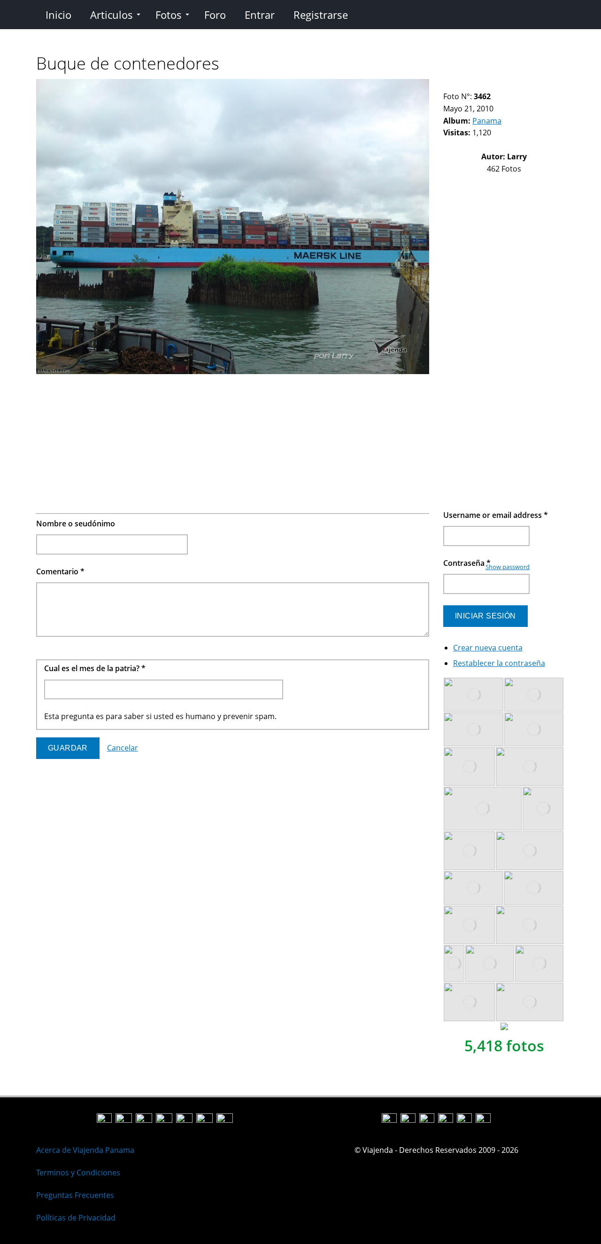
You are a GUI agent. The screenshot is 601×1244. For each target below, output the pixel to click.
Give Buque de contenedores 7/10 (495, 84)
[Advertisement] (232, 443)
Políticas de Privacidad (76, 1218)
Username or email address (495, 515)
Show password (507, 567)
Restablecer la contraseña (499, 663)
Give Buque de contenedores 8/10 (503, 84)
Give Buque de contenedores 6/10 (487, 84)
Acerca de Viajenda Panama (85, 1150)
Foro (215, 15)
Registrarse (320, 15)
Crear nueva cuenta (488, 647)
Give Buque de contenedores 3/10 (463, 84)
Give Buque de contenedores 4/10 (471, 84)
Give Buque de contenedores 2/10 (455, 84)
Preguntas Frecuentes (75, 1195)
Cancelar (122, 748)
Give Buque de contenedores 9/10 (511, 84)
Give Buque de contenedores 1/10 (447, 84)
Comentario (60, 571)
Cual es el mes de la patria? (95, 668)
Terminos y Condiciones (78, 1172)
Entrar (260, 15)
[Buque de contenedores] (232, 371)
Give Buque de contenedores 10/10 (519, 84)
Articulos (111, 15)
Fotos (168, 15)
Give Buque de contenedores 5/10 (479, 84)
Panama (486, 121)
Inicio (58, 15)
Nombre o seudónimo (75, 523)
